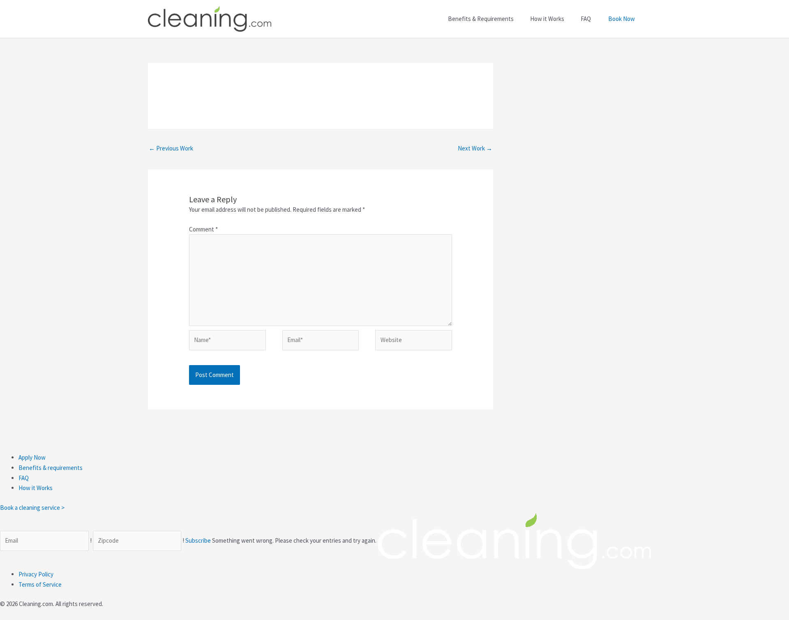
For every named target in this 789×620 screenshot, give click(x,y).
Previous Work (171, 148)
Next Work (475, 148)
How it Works (35, 488)
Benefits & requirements (50, 468)
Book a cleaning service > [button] (32, 507)
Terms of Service (40, 584)
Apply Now (32, 457)
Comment (203, 229)
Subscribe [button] (198, 540)
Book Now (621, 19)
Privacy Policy (35, 574)
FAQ (23, 478)
